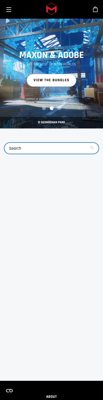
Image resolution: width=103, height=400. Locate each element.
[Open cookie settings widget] (9, 390)
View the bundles (51, 80)
